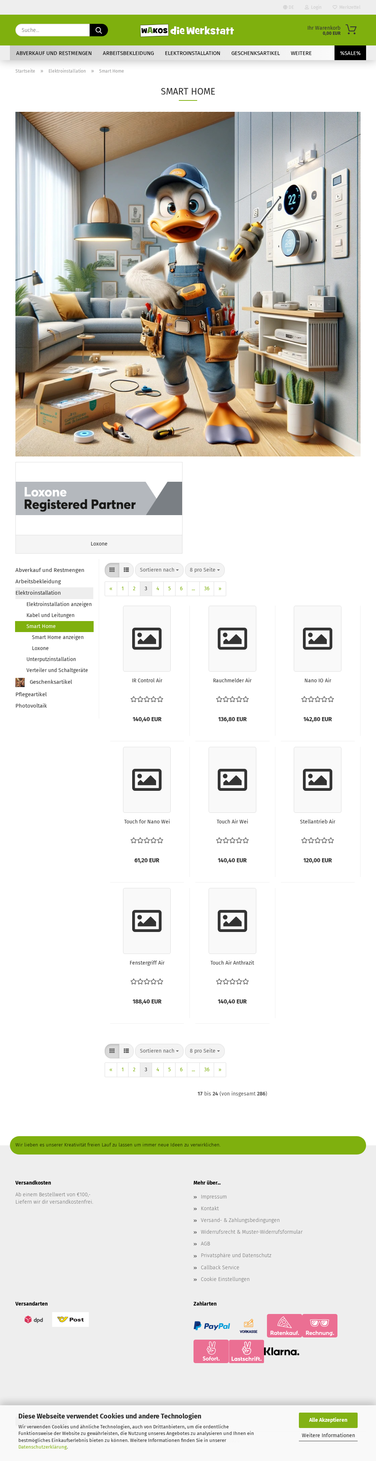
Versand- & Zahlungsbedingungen (240, 1220)
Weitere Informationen (328, 1435)
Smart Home (41, 626)
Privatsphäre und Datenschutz (236, 1255)
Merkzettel (349, 7)
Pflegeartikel (31, 694)
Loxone (40, 648)
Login (315, 7)
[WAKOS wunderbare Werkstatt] (188, 30)
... (193, 588)
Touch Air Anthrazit (232, 963)
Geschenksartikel (255, 53)
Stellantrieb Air (317, 822)
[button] (112, 570)
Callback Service (220, 1267)
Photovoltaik (31, 705)
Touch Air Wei (232, 822)
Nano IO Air (317, 681)
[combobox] (159, 570)
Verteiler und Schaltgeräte (57, 670)
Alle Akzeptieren (328, 1420)
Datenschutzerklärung (42, 1447)
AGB (205, 1244)
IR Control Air (147, 681)
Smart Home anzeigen (58, 637)
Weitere (301, 53)
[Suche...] (99, 30)
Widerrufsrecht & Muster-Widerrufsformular (252, 1232)
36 (206, 588)
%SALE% (350, 53)
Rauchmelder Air (232, 681)
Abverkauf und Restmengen (54, 53)
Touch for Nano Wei (147, 822)
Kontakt (210, 1208)
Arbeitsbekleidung (128, 53)
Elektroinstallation (192, 53)
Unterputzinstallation (51, 659)
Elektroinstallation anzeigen (59, 604)
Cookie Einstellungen (225, 1279)
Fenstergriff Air (147, 963)
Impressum (214, 1197)
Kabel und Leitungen (50, 615)
